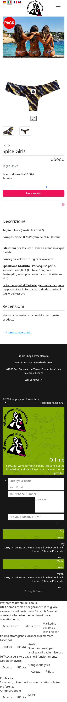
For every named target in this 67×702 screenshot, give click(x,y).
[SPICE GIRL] (25, 130)
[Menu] (58, 5)
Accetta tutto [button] (11, 626)
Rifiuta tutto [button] (32, 626)
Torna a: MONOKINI (19, 332)
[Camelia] (9, 145)
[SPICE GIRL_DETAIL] (8, 130)
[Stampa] (63, 204)
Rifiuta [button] (21, 647)
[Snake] (5, 145)
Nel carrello (33, 193)
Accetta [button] (7, 647)
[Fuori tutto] (33, 37)
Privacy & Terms (33, 591)
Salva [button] (31, 695)
